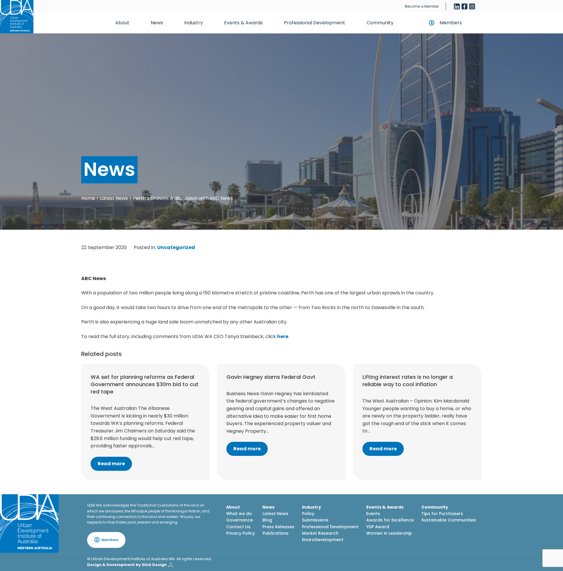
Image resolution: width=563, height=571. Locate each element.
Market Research (320, 533)
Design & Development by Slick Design (127, 564)
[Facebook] (464, 6)
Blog (267, 520)
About (122, 22)
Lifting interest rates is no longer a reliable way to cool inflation (407, 380)
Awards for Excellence (390, 520)
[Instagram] (472, 6)
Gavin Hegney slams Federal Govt (271, 377)
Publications (275, 533)
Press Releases (278, 527)
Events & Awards (243, 22)
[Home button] (16, 16)
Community (380, 22)
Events (373, 514)
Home (88, 198)
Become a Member (422, 6)
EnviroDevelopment (322, 540)
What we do (239, 514)
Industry (193, 22)
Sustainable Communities (448, 520)
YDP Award (377, 527)
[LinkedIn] (457, 6)
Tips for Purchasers (442, 514)
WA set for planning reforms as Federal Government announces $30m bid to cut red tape (145, 384)
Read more (111, 463)
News (157, 22)
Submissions (315, 520)
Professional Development (314, 22)
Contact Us (238, 527)
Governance (239, 520)
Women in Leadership (389, 533)
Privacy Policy (240, 533)
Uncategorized (176, 247)
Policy (308, 514)
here (282, 336)
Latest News (114, 198)
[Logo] (29, 523)
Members (451, 22)
